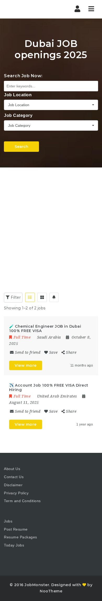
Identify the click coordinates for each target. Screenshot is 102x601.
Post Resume (16, 529)
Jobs (8, 521)
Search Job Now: (23, 75)
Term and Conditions (22, 501)
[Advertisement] (51, 221)
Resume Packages (20, 537)
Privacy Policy (16, 493)
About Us (12, 469)
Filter (15, 297)
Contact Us (14, 477)
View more (26, 365)
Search (21, 146)
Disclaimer (13, 485)
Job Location (18, 95)
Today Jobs (14, 545)
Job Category (18, 115)
